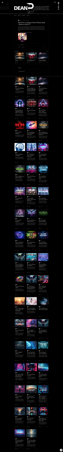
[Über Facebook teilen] (18, 44)
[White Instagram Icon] (58, 9)
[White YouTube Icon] (58, 3)
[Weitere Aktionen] (44, 20)
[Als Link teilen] (23, 44)
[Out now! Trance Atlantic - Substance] (19, 55)
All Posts (15, 15)
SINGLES (19, 15)
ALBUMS (28, 15)
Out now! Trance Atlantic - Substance (19, 60)
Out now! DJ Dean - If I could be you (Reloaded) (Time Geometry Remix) (31, 60)
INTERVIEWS (23, 15)
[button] (2, 2)
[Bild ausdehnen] (22, 37)
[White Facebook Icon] (58, 5)
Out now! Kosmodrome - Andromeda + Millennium (42, 60)
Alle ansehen (47, 51)
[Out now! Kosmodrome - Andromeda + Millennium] (43, 55)
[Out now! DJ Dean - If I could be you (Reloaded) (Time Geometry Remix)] (31, 55)
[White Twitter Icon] (58, 7)
